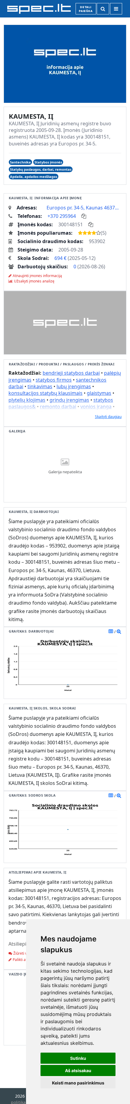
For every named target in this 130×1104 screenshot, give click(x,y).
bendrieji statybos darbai (71, 373)
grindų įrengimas (69, 400)
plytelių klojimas (26, 400)
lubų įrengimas (74, 386)
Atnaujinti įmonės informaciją (37, 275)
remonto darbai (58, 406)
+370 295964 (61, 216)
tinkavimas (40, 386)
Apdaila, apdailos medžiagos (33, 176)
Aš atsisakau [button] (78, 1070)
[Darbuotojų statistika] (119, 631)
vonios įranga (96, 406)
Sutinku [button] (78, 1058)
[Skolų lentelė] (111, 795)
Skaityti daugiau (108, 416)
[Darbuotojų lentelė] (111, 631)
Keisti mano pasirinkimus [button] (78, 1082)
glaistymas (99, 393)
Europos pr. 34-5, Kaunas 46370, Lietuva (84, 207)
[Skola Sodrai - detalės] (119, 795)
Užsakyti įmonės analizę (34, 281)
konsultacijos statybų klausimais (45, 393)
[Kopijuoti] (83, 216)
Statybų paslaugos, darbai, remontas (40, 169)
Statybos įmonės (48, 162)
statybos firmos (54, 380)
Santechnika (20, 162)
